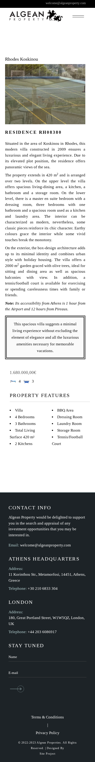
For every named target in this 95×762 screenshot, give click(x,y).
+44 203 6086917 (42, 632)
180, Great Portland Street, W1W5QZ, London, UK (47, 621)
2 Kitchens (24, 444)
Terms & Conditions (47, 717)
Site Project (47, 753)
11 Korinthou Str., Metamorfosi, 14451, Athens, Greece (47, 577)
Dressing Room (69, 417)
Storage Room (68, 430)
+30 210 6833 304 (43, 588)
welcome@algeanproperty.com (45, 545)
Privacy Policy (47, 733)
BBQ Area (65, 410)
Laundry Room (69, 423)
